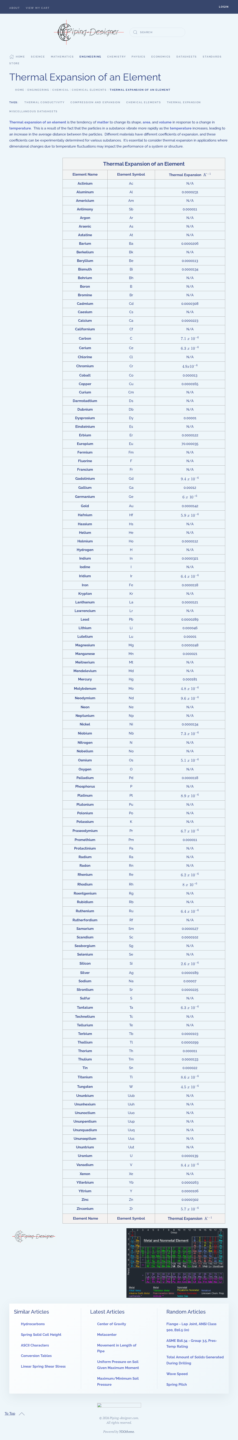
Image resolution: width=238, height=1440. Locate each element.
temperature (20, 128)
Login (224, 6)
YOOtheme (126, 1431)
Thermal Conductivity (44, 102)
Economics (161, 56)
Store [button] (14, 63)
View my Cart (38, 8)
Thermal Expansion (184, 102)
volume (165, 122)
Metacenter (107, 1335)
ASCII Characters (35, 1345)
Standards (212, 56)
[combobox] (157, 32)
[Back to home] (89, 32)
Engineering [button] (90, 56)
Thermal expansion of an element (37, 122)
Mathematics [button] (62, 56)
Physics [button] (138, 56)
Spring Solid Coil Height (41, 1335)
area (146, 122)
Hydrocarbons (33, 1324)
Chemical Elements (143, 102)
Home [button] (20, 56)
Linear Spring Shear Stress (43, 1366)
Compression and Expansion (95, 102)
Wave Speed (177, 1374)
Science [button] (38, 56)
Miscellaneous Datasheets (33, 111)
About (14, 8)
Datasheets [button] (186, 56)
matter (103, 122)
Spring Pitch (176, 1384)
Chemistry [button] (116, 56)
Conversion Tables (36, 1356)
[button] (224, 6)
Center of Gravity (111, 1324)
